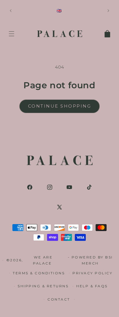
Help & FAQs (92, 286)
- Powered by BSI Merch (90, 260)
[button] (11, 33)
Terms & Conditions (39, 273)
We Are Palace (43, 260)
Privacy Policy (92, 273)
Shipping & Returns (43, 286)
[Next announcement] (108, 10)
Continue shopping (59, 106)
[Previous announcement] (10, 10)
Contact (58, 299)
